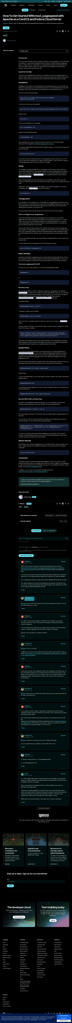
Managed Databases (25, 968)
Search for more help (61, 515)
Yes (61, 521)
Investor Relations (7, 968)
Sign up (63, 5)
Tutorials (25, 10)
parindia (26, 773)
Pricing (38, 966)
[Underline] (23, 538)
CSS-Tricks (39, 946)
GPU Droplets (23, 944)
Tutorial (6, 28)
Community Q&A (41, 944)
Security (5, 966)
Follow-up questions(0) (49, 530)
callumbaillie (27, 754)
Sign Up (7, 864)
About (4, 942)
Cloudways (22, 988)
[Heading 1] (30, 538)
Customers (5, 951)
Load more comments (44, 808)
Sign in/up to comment (26, 555)
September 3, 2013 (28, 737)
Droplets (22, 957)
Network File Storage (25, 974)
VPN (55, 951)
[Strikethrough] (24, 538)
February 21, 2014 (28, 756)
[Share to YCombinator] (65, 31)
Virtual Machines (58, 962)
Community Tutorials (41, 942)
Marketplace (40, 964)
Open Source (40, 959)
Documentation (40, 970)
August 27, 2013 (28, 690)
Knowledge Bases (24, 942)
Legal (4, 962)
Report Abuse (6, 1001)
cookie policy (34, 1019)
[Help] (67, 538)
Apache (11, 23)
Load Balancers (23, 966)
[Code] (42, 538)
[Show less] (66, 561)
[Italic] (21, 538)
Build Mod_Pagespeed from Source (44, 144)
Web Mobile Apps (58, 957)
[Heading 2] (32, 538)
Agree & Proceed (64, 1015)
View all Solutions (58, 964)
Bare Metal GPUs (24, 946)
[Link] (26, 538)
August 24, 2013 (28, 562)
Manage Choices (64, 1020)
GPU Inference (57, 944)
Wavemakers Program (42, 955)
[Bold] (20, 538)
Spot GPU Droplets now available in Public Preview (14, 1)
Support (5, 997)
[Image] (27, 538)
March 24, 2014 (28, 775)
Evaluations (22, 953)
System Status (6, 1004)
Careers (53, 1)
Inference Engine (24, 949)
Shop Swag (39, 977)
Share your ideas (7, 1006)
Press (4, 959)
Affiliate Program (6, 957)
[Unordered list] (35, 538)
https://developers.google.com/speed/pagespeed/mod (33, 471)
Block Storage (23, 972)
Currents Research (41, 951)
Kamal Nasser (28, 598)
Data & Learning (23, 951)
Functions (22, 962)
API (20, 977)
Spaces (21, 970)
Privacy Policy (6, 964)
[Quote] (38, 538)
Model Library (23, 955)
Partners (5, 953)
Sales (4, 999)
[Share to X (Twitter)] (57, 31)
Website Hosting (58, 949)
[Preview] (66, 538)
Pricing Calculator (41, 968)
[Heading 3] (33, 538)
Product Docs (42, 10)
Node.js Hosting (58, 955)
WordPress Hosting (58, 959)
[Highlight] (29, 538)
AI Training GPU (57, 942)
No (65, 521)
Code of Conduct (41, 974)
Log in (55, 5)
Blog (46, 1)
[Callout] (39, 538)
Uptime (21, 979)
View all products (19, 917)
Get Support (59, 1)
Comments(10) (36, 530)
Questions (32, 10)
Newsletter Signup (41, 962)
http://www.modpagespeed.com (33, 466)
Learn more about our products (29, 484)
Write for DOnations (41, 949)
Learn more (31, 864)
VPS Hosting (57, 946)
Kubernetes (22, 959)
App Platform (23, 964)
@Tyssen (23, 603)
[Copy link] (68, 31)
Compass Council (41, 957)
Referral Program (7, 955)
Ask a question (49, 515)
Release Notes (40, 972)
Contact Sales (66, 1)
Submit (10, 886)
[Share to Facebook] (60, 31)
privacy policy (35, 1016)
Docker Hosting (58, 953)
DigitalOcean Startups (42, 953)
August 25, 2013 (29, 599)
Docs (49, 1)
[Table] (41, 538)
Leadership (5, 944)
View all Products (24, 990)
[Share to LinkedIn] (63, 31)
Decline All (64, 1018)
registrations (27, 561)
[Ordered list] (36, 538)
